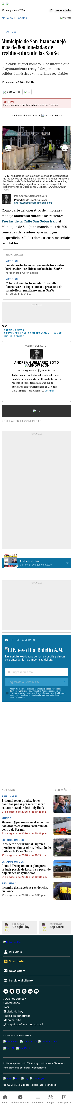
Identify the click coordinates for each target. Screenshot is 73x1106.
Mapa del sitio (12, 1020)
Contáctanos (11, 1003)
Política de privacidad (14, 1063)
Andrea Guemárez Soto (36, 363)
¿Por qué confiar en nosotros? (23, 1024)
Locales (21, 18)
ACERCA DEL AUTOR (36, 346)
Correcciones (39, 1067)
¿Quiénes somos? (14, 998)
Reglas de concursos (16, 1015)
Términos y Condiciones (19, 691)
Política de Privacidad (51, 689)
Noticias (7, 18)
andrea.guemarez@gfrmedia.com (33, 202)
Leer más (49, 390)
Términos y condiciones (39, 1063)
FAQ (6, 1007)
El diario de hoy (13, 1011)
